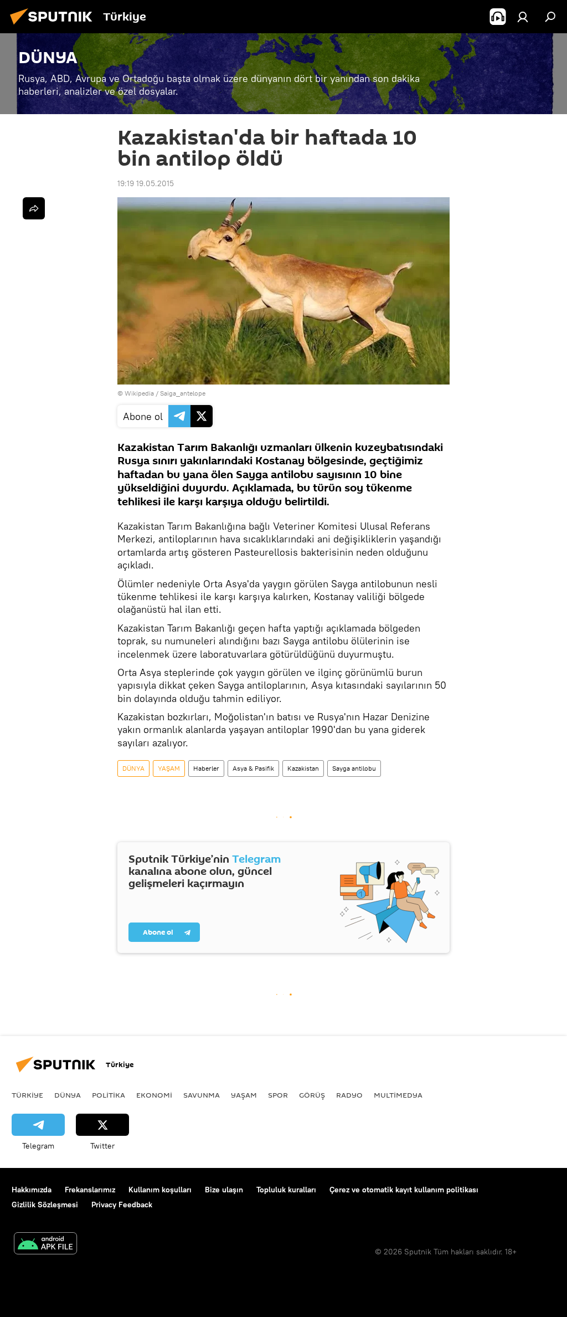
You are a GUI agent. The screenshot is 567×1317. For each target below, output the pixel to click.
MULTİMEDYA (398, 1095)
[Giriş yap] (523, 17)
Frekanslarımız (90, 1190)
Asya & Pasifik (253, 768)
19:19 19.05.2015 (145, 183)
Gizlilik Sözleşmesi (45, 1205)
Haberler (206, 768)
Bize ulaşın (224, 1190)
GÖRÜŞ (312, 1095)
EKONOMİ (154, 1095)
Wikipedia (139, 393)
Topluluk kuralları (286, 1190)
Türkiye (27, 1095)
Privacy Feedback (121, 1205)
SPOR (278, 1095)
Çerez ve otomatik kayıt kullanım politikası (403, 1190)
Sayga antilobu (354, 768)
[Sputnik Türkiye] (54, 26)
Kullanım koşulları (160, 1190)
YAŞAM (169, 768)
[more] (34, 208)
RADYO (349, 1095)
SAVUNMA (201, 1095)
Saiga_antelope (182, 393)
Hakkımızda (31, 1190)
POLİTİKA (108, 1095)
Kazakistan (303, 768)
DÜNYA (133, 768)
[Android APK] (45, 1244)
